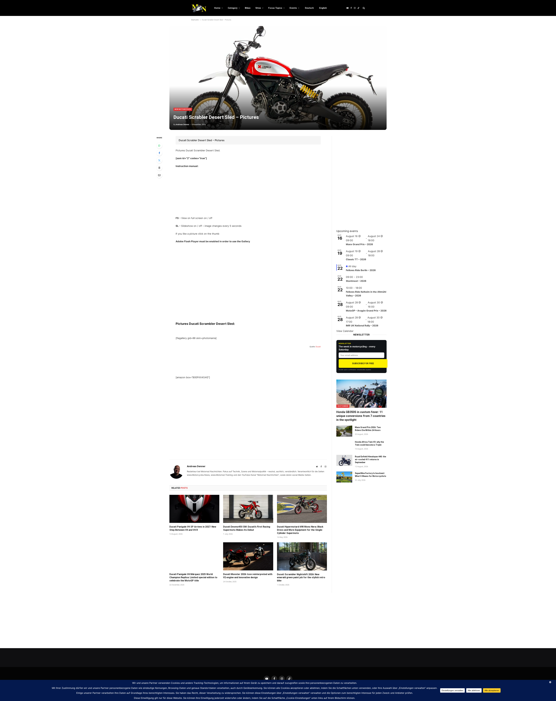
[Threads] (159, 168)
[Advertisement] (248, 192)
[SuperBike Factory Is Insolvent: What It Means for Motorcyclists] (344, 476)
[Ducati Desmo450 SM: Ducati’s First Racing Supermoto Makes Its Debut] (248, 509)
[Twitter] (159, 160)
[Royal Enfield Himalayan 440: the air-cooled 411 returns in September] (344, 460)
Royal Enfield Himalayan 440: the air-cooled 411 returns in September (370, 459)
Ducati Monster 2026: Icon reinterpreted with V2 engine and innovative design (247, 576)
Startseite (195, 20)
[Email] (159, 175)
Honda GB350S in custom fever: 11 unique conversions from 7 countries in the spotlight (360, 416)
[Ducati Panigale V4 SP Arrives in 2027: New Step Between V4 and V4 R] (194, 509)
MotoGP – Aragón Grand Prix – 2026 (366, 310)
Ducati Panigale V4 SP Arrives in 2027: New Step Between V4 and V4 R (192, 528)
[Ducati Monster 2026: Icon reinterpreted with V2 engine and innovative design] (248, 556)
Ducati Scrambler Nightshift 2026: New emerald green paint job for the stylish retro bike (301, 577)
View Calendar (344, 331)
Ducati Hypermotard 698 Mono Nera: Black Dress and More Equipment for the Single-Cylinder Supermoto (300, 529)
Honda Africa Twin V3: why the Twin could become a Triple (369, 443)
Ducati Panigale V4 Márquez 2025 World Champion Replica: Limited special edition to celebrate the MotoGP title (193, 577)
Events (293, 8)
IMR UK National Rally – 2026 (362, 325)
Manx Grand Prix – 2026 (359, 244)
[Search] (363, 8)
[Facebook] (159, 153)
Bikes (247, 8)
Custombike (343, 406)
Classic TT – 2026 (356, 259)
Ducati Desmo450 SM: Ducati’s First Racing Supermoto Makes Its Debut (246, 528)
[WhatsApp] (159, 145)
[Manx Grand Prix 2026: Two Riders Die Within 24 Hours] (344, 431)
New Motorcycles (183, 109)
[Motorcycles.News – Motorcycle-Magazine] (199, 8)
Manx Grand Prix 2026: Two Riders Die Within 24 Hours (368, 428)
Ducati (318, 347)
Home (217, 8)
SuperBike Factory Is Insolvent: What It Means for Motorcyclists (370, 474)
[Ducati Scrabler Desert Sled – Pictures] (278, 78)
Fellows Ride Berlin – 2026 (361, 270)
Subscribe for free (363, 363)
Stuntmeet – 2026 (356, 280)
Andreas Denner (182, 125)
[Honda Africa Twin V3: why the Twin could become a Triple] (344, 445)
